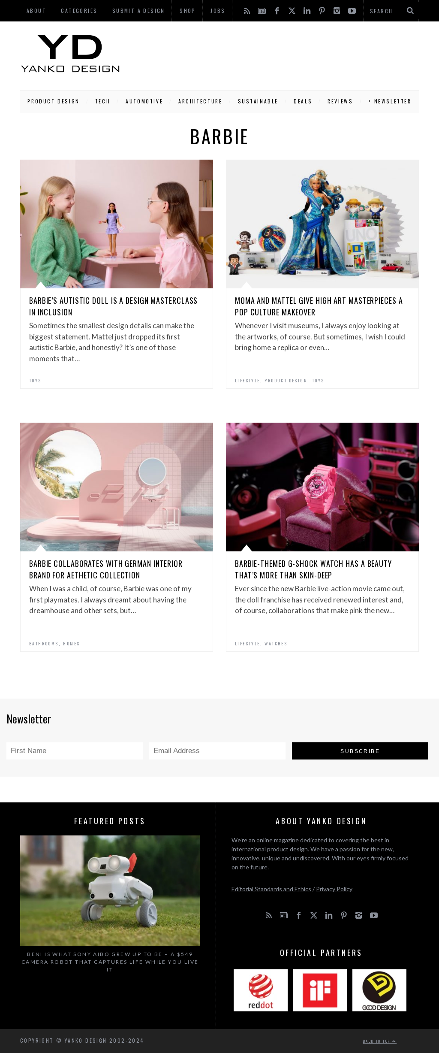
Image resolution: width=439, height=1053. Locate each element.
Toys (35, 380)
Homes (71, 643)
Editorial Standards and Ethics (271, 889)
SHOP (188, 10)
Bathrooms (44, 643)
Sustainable (258, 101)
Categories (79, 10)
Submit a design (138, 10)
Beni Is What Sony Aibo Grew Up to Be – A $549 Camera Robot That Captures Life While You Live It (109, 962)
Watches (276, 643)
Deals (303, 101)
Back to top (377, 1041)
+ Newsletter (389, 101)
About (36, 10)
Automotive (144, 101)
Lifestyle (247, 380)
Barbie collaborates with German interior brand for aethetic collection (106, 569)
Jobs (218, 10)
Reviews (340, 101)
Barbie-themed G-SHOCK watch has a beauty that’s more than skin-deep (313, 569)
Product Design (53, 101)
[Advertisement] (269, 53)
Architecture (200, 101)
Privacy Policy (334, 889)
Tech (102, 101)
